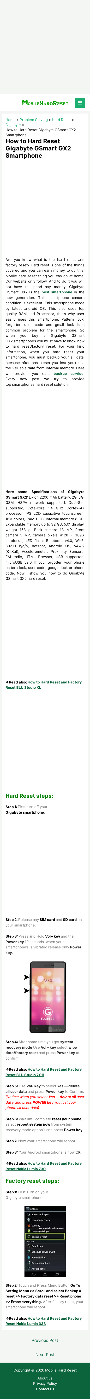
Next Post (45, 1354)
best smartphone (57, 292)
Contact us (45, 1389)
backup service (69, 373)
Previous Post (45, 1340)
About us (45, 1378)
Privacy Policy (45, 1383)
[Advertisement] (45, 47)
